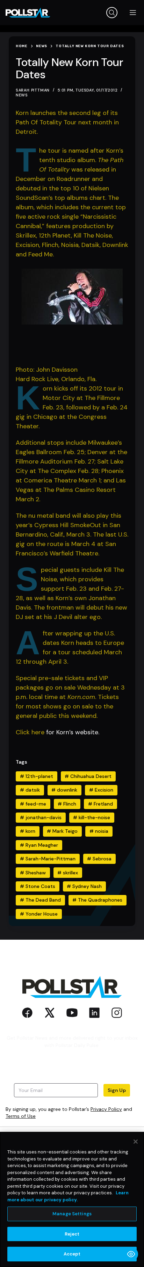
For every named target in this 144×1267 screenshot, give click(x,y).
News (22, 95)
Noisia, (71, 245)
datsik (30, 790)
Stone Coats (37, 886)
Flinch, (51, 245)
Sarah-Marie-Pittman (47, 858)
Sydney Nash (84, 886)
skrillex (67, 872)
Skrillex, (27, 235)
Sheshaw (33, 872)
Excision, (29, 245)
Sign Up (117, 1090)
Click (23, 732)
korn (27, 831)
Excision (101, 790)
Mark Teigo (62, 831)
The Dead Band (40, 900)
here (37, 732)
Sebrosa (99, 858)
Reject (72, 1234)
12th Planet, (56, 235)
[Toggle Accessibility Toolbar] (131, 1254)
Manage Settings (72, 1214)
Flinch (67, 804)
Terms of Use (21, 1116)
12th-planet (36, 776)
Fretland (100, 804)
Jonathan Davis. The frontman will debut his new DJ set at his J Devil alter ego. (71, 607)
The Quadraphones (97, 900)
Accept (72, 1254)
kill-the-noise (91, 817)
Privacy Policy (106, 1109)
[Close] (135, 1141)
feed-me (33, 804)
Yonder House (39, 914)
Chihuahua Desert (88, 776)
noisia (98, 831)
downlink (64, 790)
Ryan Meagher (39, 845)
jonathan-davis (41, 817)
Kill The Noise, (93, 235)
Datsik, (91, 245)
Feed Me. (41, 254)
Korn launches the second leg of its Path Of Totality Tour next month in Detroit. (67, 122)
